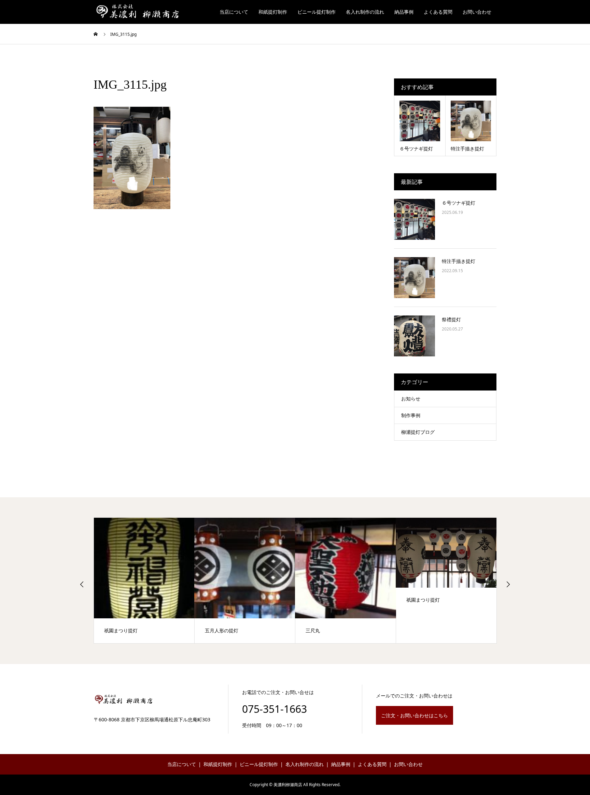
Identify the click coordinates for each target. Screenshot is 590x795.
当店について (234, 12)
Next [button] (508, 584)
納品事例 (403, 12)
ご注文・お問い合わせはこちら (414, 715)
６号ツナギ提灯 (458, 203)
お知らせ (410, 398)
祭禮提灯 (451, 319)
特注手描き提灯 (458, 261)
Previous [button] (82, 584)
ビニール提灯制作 (316, 12)
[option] (144, 580)
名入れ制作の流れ (365, 12)
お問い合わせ (477, 12)
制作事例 (410, 415)
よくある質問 (438, 12)
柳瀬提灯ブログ (418, 432)
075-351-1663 (274, 709)
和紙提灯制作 (272, 12)
